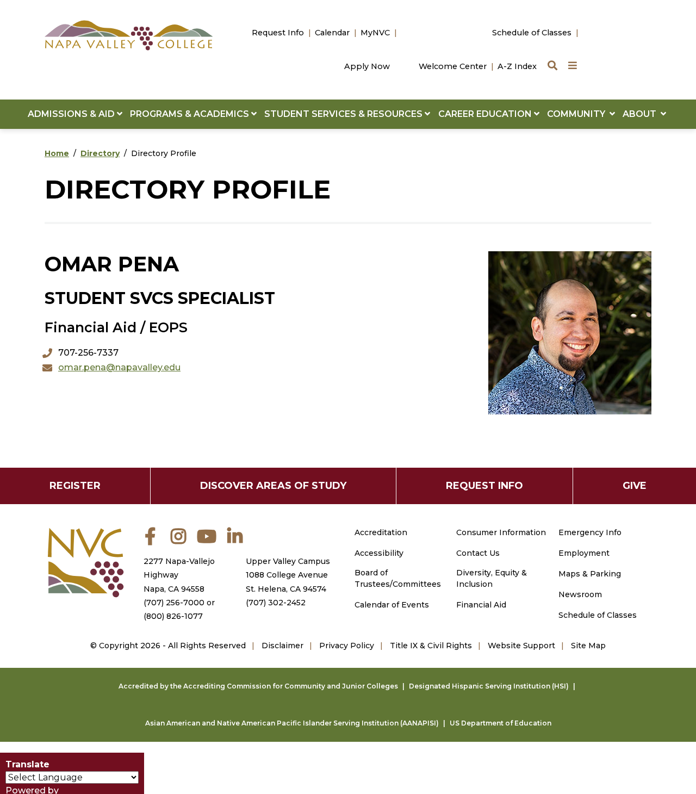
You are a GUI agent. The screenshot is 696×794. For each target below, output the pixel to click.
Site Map (588, 645)
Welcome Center (453, 66)
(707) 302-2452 (276, 602)
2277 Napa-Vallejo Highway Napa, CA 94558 (179, 574)
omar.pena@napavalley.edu (119, 367)
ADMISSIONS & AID (72, 114)
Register (75, 486)
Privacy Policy (346, 645)
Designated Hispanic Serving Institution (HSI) (489, 686)
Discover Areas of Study (273, 486)
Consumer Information (501, 532)
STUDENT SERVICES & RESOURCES (344, 114)
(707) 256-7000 (174, 602)
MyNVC (375, 33)
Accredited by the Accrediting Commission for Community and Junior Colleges (258, 686)
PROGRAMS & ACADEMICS (190, 114)
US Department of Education (500, 723)
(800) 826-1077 (173, 616)
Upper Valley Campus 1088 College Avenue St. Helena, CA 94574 (288, 574)
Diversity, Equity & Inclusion (491, 578)
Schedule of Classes (531, 33)
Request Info (278, 33)
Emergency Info (590, 532)
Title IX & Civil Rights (431, 645)
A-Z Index (517, 66)
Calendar (332, 33)
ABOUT (642, 114)
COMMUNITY (578, 114)
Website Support (521, 645)
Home (57, 153)
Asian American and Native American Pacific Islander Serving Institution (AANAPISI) (292, 723)
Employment (584, 553)
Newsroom (580, 594)
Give (635, 486)
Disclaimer (282, 645)
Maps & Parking (589, 574)
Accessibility (379, 553)
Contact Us (478, 553)
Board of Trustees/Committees (398, 578)
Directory (100, 153)
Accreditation (381, 532)
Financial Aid (481, 605)
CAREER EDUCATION (486, 114)
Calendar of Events (392, 605)
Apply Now (367, 66)
